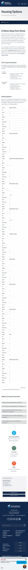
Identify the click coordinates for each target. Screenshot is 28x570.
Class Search (18, 534)
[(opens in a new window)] (8, 519)
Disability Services (14, 495)
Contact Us (5, 515)
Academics (5, 532)
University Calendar (6, 545)
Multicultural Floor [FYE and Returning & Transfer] (12, 416)
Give (20, 548)
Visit (20, 545)
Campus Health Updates (20, 530)
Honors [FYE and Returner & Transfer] (11, 402)
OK (2, 567)
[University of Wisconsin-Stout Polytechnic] (14, 507)
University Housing (6, 480)
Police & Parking (6, 549)
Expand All (23, 387)
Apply (20, 542)
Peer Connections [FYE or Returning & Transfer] (11, 422)
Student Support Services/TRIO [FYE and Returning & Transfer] (12, 411)
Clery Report (5, 550)
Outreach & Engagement (7, 535)
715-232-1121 (6, 483)
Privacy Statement (11, 515)
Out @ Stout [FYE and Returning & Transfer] (13, 406)
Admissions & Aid (6, 530)
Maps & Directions (19, 532)
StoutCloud (18, 535)
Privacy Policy (3, 559)
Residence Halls (14, 492)
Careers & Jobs (5, 544)
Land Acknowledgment (20, 515)
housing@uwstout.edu (7, 485)
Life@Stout (5, 534)
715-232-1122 (14, 510)
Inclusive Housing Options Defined (10, 389)
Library (4, 547)
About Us (4, 537)
